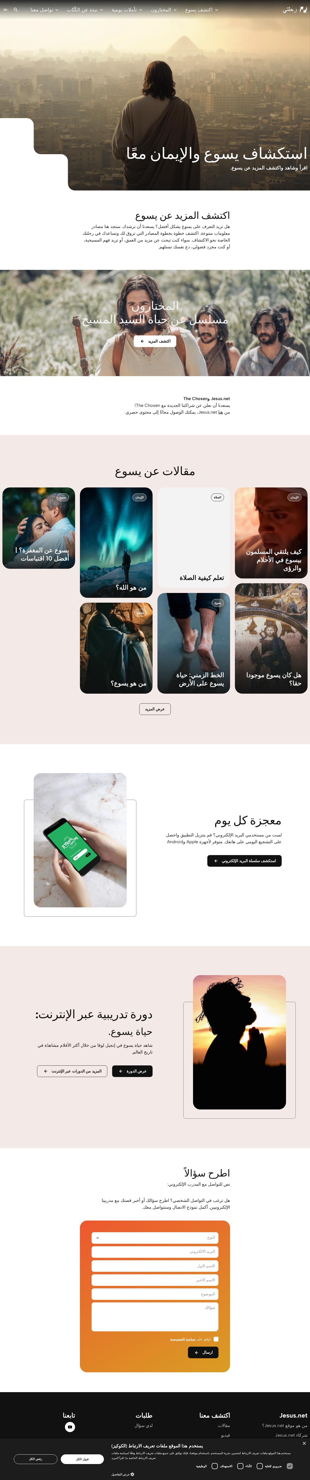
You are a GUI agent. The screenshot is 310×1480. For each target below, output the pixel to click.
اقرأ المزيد (117, 1458)
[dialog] (155, 1459)
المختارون (161, 10)
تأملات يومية (124, 10)
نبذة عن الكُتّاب (82, 10)
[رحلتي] (295, 9)
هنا (220, 412)
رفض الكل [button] (35, 1459)
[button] (203, 1474)
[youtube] (70, 1427)
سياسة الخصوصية (182, 1339)
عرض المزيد (155, 709)
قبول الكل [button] (82, 1459)
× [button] (304, 1443)
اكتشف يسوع (199, 10)
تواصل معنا (42, 10)
